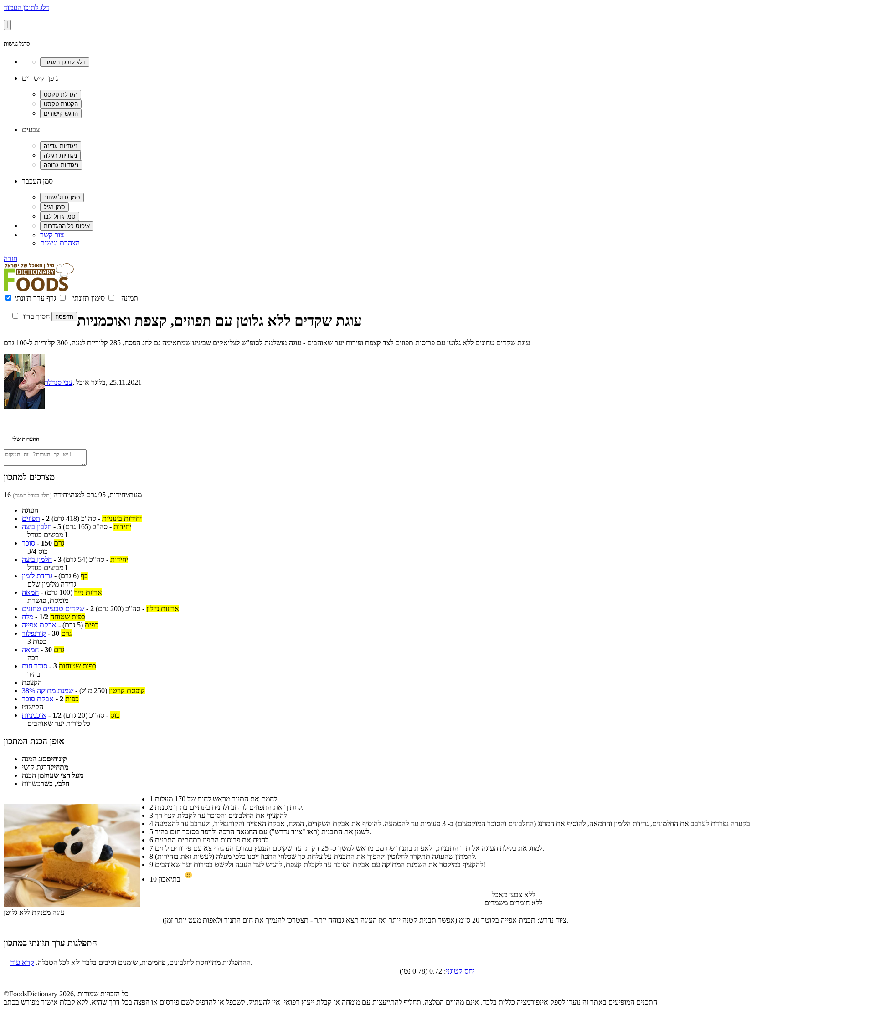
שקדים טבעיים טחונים (53, 608)
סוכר (28, 543)
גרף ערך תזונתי (35, 298)
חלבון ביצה (36, 527)
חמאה (30, 592)
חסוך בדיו (36, 316)
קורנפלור (34, 633)
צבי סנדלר (58, 382)
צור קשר (52, 235)
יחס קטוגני (460, 971)
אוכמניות (34, 715)
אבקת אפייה (39, 625)
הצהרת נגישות (60, 243)
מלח (27, 617)
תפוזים (31, 518)
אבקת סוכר (38, 699)
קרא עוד (22, 962)
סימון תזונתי (88, 298)
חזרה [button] (10, 258)
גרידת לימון (37, 576)
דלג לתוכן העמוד (26, 7)
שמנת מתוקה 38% (47, 690)
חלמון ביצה (37, 559)
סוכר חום (34, 666)
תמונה (129, 298)
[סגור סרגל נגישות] (7, 25)
